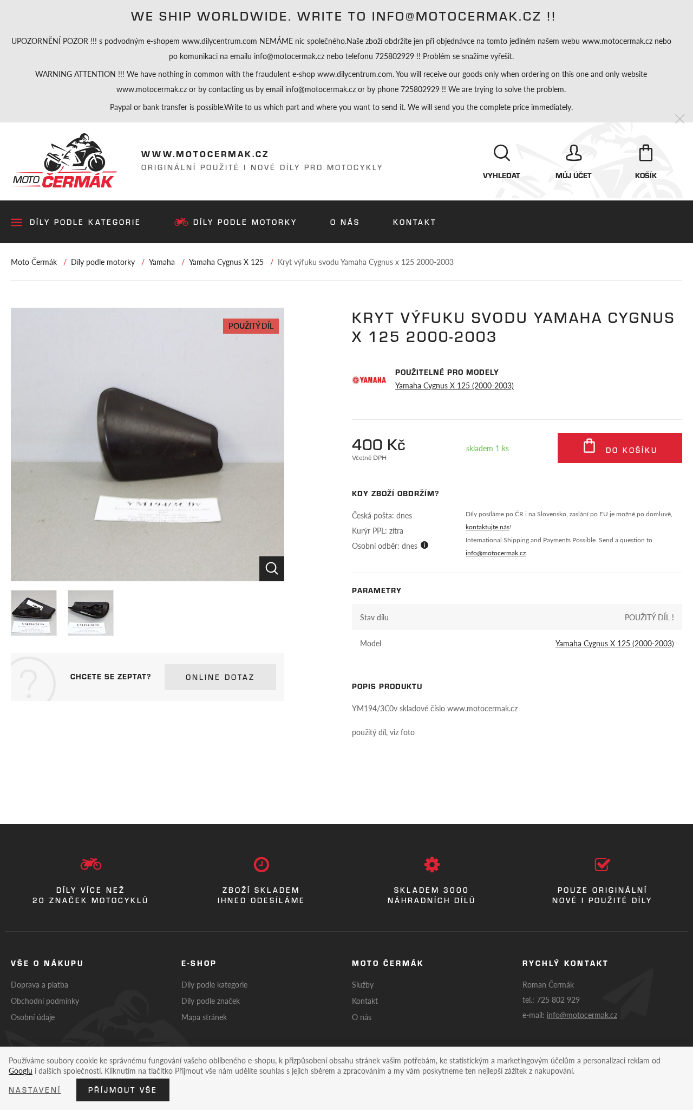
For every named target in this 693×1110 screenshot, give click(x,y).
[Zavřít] (679, 119)
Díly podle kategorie (85, 222)
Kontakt (414, 222)
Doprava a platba (39, 984)
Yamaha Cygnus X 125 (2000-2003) (454, 385)
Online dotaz (220, 677)
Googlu (20, 1070)
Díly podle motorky (245, 222)
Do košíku (630, 450)
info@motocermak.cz (496, 552)
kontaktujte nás (487, 526)
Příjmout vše (123, 1090)
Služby (363, 984)
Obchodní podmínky (45, 1000)
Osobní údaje (33, 1016)
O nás (345, 222)
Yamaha (162, 261)
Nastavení (35, 1090)
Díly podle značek (210, 1000)
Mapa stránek (204, 1016)
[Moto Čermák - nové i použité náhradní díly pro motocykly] (64, 160)
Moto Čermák (34, 261)
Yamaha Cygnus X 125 (226, 261)
